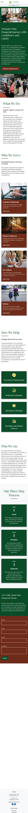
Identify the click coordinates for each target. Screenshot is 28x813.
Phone (3, 637)
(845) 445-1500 (15, 794)
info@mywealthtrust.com (14, 802)
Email (3, 628)
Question (4, 646)
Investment (14, 812)
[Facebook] (13, 804)
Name (3, 620)
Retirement (14, 810)
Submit (5, 658)
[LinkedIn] (15, 804)
